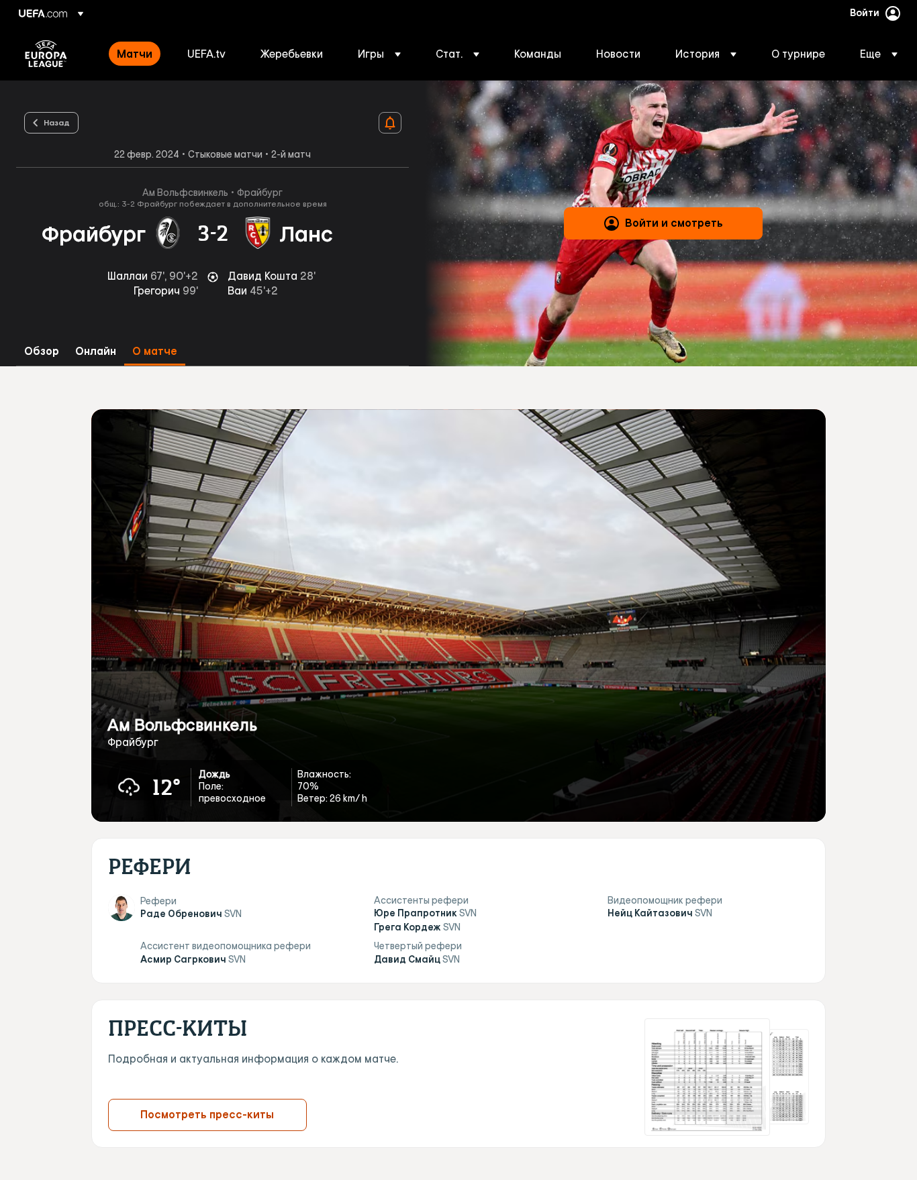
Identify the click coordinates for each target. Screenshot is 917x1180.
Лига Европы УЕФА (46, 53)
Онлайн (95, 351)
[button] (379, 53)
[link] (134, 53)
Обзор (41, 351)
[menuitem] (135, 53)
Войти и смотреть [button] (674, 223)
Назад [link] (57, 122)
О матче (154, 351)
